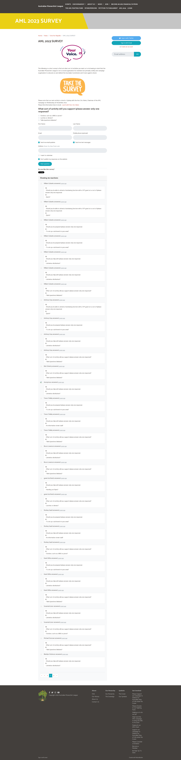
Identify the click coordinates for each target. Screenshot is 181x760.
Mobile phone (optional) (80, 133)
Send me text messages (82, 142)
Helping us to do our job (137, 713)
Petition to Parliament (108, 8)
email (45, 758)
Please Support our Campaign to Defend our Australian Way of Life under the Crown (137, 699)
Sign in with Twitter (127, 38)
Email (40, 133)
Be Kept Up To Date (137, 752)
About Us (91, 4)
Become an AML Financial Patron (124, 4)
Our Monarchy (78, 4)
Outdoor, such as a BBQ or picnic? (51, 116)
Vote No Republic (55, 35)
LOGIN (130, 8)
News (100, 4)
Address (49, 146)
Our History (95, 696)
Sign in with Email (126, 43)
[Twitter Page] (52, 692)
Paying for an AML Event (136, 726)
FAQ (93, 694)
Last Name (76, 124)
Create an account (127, 47)
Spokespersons (91, 8)
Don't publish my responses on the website (53, 159)
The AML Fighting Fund (74, 8)
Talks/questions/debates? (48, 120)
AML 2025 (122, 8)
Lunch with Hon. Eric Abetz (70, 105)
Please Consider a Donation (137, 743)
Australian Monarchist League (50, 6)
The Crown (122, 694)
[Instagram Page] (55, 692)
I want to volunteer (46, 155)
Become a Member (135, 747)
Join (107, 4)
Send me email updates (47, 142)
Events (68, 4)
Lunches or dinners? (46, 118)
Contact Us (95, 702)
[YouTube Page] (58, 692)
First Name (41, 124)
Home (40, 35)
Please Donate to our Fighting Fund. (137, 708)
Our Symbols (123, 696)
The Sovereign (109, 696)
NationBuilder (139, 758)
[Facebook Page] (49, 692)
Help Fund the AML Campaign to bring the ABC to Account (137, 720)
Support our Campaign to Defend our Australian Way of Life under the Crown (137, 734)
